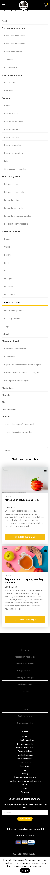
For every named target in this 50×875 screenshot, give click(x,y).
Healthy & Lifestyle (11, 231)
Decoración (25, 766)
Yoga (6, 326)
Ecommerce (9, 357)
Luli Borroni (10, 507)
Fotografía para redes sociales (17, 216)
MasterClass (8, 388)
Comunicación (25, 762)
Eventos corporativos (13, 121)
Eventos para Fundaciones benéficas (25, 781)
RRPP (25, 785)
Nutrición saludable (12, 302)
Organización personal (14, 311)
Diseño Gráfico (10, 82)
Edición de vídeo (11, 184)
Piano (4, 402)
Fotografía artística (12, 200)
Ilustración (8, 90)
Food (6, 263)
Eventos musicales (12, 145)
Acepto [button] (25, 870)
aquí (40, 866)
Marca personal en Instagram (17, 380)
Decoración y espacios (13, 28)
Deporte (7, 255)
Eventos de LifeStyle (25, 747)
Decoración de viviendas (14, 44)
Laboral (5, 334)
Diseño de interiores (13, 52)
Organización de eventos (15, 169)
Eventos (6, 98)
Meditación (9, 286)
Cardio (7, 247)
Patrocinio (25, 792)
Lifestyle (8, 279)
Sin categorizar (9, 409)
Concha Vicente (12, 587)
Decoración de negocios (14, 36)
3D (25, 770)
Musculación (9, 294)
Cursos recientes (25, 723)
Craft (4, 21)
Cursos (25, 709)
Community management (15, 349)
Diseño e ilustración (12, 75)
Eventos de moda (12, 129)
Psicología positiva (12, 318)
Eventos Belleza (11, 113)
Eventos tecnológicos (13, 153)
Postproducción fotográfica (16, 224)
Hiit (5, 271)
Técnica (6, 416)
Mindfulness (7, 395)
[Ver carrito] (46, 5)
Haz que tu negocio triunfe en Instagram (22, 372)
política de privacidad (35, 829)
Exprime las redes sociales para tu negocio (22, 365)
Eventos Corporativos (25, 740)
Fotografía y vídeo (11, 176)
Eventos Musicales (25, 755)
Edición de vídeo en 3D (14, 192)
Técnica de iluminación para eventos (20, 424)
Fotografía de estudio (13, 208)
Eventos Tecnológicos (25, 759)
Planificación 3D (11, 68)
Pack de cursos (25, 716)
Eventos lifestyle (11, 137)
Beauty (7, 239)
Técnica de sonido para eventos (18, 432)
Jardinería (8, 60)
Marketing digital (10, 341)
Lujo (6, 161)
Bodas (7, 106)
